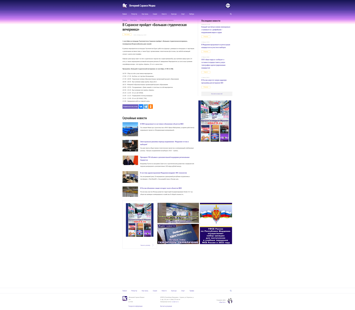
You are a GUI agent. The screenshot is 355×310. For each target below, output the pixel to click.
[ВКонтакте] (141, 106)
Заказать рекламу (145, 245)
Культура (174, 14)
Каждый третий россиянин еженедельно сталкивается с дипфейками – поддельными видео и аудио (215, 30)
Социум (155, 14)
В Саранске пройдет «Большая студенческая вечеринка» (157, 20)
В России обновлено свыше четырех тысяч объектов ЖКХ (161, 188)
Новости (164, 14)
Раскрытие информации (135, 306)
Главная (124, 14)
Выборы (191, 14)
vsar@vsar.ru (175, 302)
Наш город (145, 14)
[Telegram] (146, 106)
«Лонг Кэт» (222, 302)
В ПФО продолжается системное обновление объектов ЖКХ (162, 124)
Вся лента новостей (216, 94)
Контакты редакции (166, 306)
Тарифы (191, 291)
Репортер (134, 14)
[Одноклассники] (150, 106)
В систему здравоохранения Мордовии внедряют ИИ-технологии (163, 173)
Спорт (183, 14)
